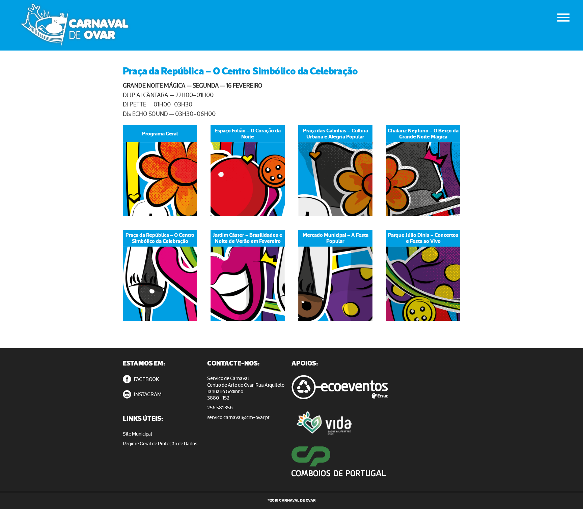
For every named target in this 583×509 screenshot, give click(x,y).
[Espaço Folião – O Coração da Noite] (248, 179)
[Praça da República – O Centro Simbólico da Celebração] (160, 284)
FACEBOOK (146, 379)
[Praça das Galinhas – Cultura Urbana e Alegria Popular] (335, 179)
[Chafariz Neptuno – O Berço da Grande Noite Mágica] (423, 179)
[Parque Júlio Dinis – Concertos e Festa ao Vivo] (423, 284)
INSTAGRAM (147, 394)
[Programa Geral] (160, 179)
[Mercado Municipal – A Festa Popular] (335, 284)
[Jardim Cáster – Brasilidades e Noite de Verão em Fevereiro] (248, 284)
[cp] (347, 473)
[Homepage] (123, 25)
